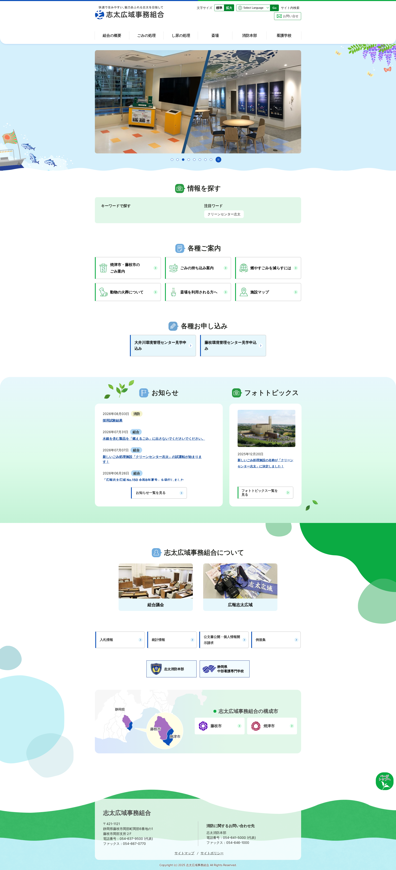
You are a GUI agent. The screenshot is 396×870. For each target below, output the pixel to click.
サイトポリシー (212, 853)
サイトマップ (184, 853)
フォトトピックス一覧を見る (260, 492)
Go (274, 7)
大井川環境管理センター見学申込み (160, 345)
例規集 (261, 640)
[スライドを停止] (218, 159)
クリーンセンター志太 (223, 214)
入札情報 (106, 640)
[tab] (172, 159)
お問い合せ (290, 16)
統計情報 (158, 640)
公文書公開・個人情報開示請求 (222, 640)
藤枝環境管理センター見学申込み (231, 345)
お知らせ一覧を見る (151, 493)
